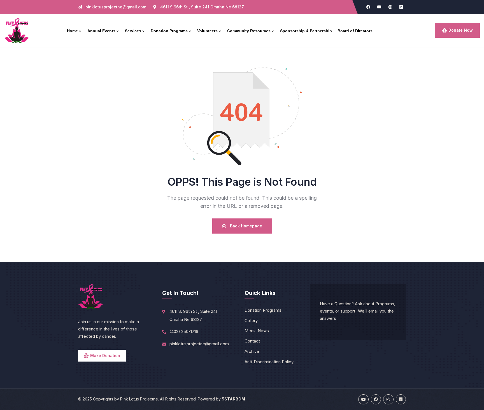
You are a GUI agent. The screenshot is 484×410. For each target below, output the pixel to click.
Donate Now (460, 30)
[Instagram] (390, 7)
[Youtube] (379, 7)
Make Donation (105, 355)
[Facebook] (368, 7)
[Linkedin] (401, 7)
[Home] (16, 31)
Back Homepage (245, 225)
